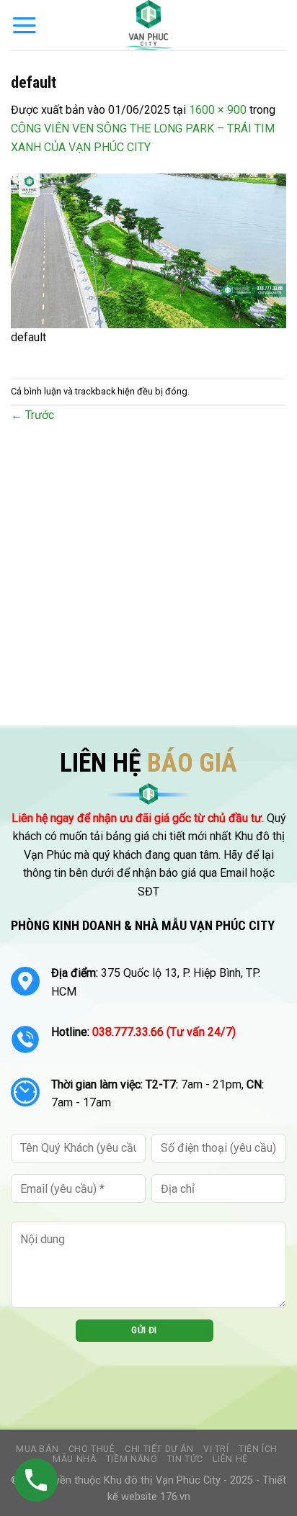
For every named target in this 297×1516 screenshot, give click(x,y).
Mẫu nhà (74, 1459)
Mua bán (37, 1449)
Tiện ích (258, 1449)
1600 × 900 (218, 110)
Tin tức (185, 1459)
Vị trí (216, 1449)
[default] (148, 250)
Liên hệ (230, 1459)
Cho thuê (91, 1449)
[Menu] (24, 25)
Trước (32, 415)
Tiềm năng (132, 1459)
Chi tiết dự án (159, 1449)
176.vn (175, 1497)
